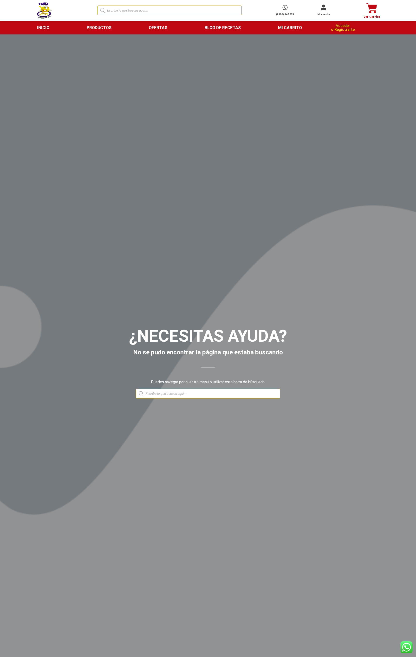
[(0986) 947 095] (285, 7)
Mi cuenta (324, 14)
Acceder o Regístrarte (343, 27)
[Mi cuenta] (323, 7)
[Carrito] (372, 8)
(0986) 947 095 (285, 14)
